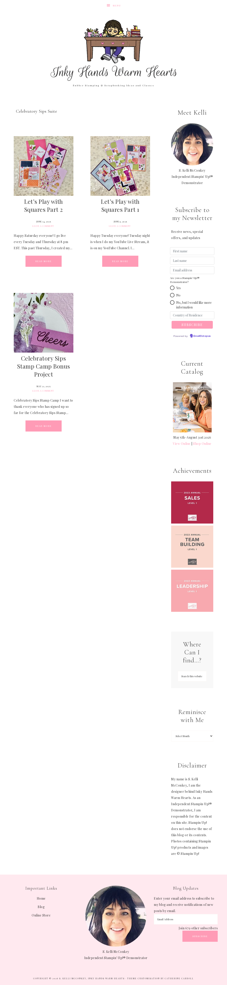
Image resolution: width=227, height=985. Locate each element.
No (178, 295)
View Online (182, 443)
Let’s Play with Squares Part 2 (43, 205)
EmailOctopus (202, 336)
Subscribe (200, 936)
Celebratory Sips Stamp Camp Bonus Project (43, 366)
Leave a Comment (43, 226)
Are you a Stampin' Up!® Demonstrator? (185, 280)
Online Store (41, 915)
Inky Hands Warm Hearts (113, 50)
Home (41, 898)
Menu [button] (117, 5)
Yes (178, 288)
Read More (43, 261)
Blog (41, 907)
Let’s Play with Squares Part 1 (120, 205)
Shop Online (202, 443)
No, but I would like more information (194, 304)
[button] (172, 288)
